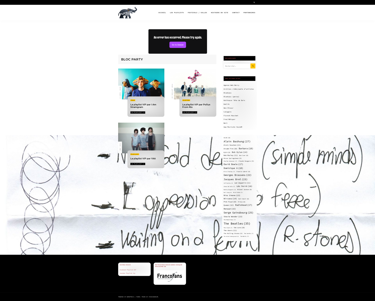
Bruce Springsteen (233, 158)
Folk (133, 100)
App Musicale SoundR (233, 127)
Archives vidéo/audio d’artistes (239, 89)
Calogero (227, 112)
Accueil (162, 12)
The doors (230, 230)
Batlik (226, 104)
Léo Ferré (244, 186)
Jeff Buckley (228, 183)
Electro (186, 100)
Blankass (227, 93)
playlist (135, 154)
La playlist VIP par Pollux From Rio (196, 105)
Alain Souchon (232, 145)
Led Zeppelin (242, 183)
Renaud (230, 209)
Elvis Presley (229, 171)
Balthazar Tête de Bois (234, 100)
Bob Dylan (240, 152)
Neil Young (228, 192)
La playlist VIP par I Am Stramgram (143, 105)
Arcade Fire (230, 149)
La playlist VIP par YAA (143, 158)
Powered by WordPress (126, 297)
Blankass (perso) (231, 97)
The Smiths (248, 233)
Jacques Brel (236, 179)
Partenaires (249, 12)
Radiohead (243, 205)
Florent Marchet (231, 116)
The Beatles (237, 223)
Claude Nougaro (246, 161)
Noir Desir (243, 199)
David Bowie (233, 164)
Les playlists (177, 12)
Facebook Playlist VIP (128, 270)
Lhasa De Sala (229, 186)
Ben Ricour (228, 108)
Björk (227, 152)
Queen (229, 205)
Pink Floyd (230, 202)
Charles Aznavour (230, 161)
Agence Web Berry (231, 85)
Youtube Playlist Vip (127, 273)
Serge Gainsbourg (238, 212)
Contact (236, 12)
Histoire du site (219, 12)
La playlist (136, 112)
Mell (226, 123)
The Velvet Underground (231, 236)
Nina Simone (232, 195)
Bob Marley (231, 155)
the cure (239, 228)
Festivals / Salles (197, 12)
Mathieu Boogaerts (230, 189)
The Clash (228, 227)
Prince (241, 202)
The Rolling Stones (233, 233)
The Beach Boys (230, 219)
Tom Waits (244, 236)
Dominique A (233, 168)
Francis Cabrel (243, 171)
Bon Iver (243, 155)
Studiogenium (153, 297)
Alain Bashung (237, 141)
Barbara (246, 148)
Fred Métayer (229, 119)
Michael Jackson (244, 189)
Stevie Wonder (233, 216)
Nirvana (230, 198)
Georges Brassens (237, 175)
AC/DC (227, 138)
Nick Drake (238, 192)
